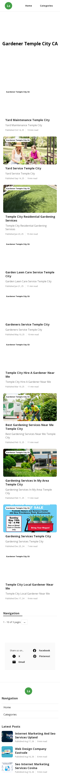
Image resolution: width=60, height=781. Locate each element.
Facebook (44, 650)
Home (28, 5)
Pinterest (44, 656)
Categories (46, 5)
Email (22, 661)
